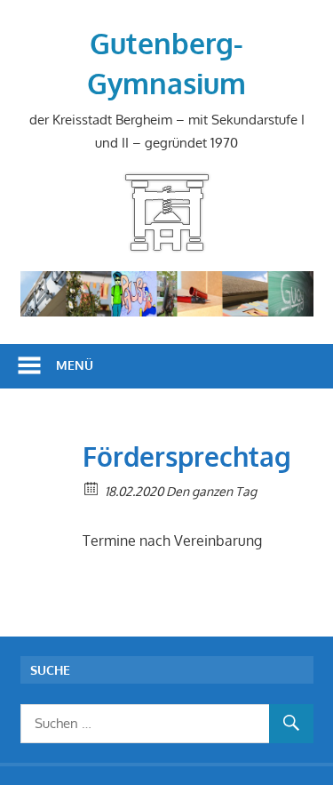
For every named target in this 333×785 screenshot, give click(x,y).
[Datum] (92, 487)
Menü (74, 364)
